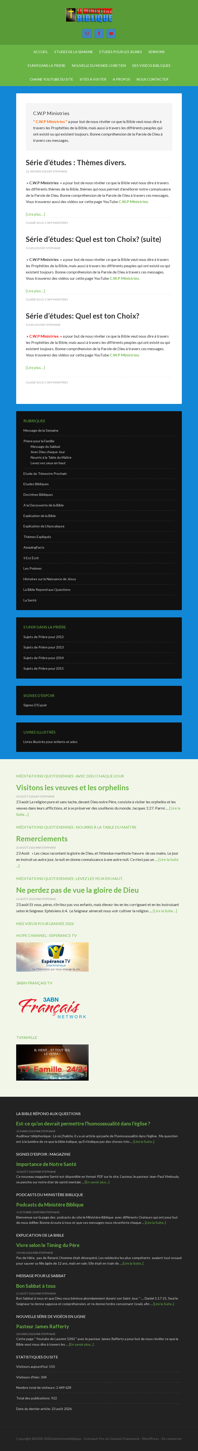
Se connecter (172, 1439)
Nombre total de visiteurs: (36, 1387)
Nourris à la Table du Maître (51, 457)
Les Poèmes (32, 568)
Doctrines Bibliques (38, 494)
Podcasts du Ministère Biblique (50, 1204)
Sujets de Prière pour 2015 (43, 668)
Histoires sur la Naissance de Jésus (49, 579)
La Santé (29, 600)
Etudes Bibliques (36, 484)
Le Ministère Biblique (99, 17)
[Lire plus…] (35, 214)
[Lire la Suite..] (144, 1141)
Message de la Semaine (40, 430)
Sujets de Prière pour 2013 (43, 647)
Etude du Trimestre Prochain (45, 473)
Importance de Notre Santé (46, 1164)
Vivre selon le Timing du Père (47, 1245)
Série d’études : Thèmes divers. (76, 162)
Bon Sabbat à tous (36, 1286)
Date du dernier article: (34, 1409)
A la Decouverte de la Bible (43, 505)
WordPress (150, 1439)
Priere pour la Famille (38, 441)
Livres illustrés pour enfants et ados (50, 742)
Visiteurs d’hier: (28, 1377)
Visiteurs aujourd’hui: (32, 1366)
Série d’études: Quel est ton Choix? (82, 315)
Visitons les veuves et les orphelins (72, 787)
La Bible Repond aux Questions (47, 589)
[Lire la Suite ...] (165, 910)
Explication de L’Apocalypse (43, 526)
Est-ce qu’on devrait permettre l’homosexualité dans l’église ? (83, 1123)
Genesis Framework (125, 1439)
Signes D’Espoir (35, 705)
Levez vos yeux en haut (48, 463)
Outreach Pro (94, 1439)
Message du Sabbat (45, 446)
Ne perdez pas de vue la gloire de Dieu (77, 890)
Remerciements (42, 838)
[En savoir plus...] (97, 1182)
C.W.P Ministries (133, 201)
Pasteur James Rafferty (42, 1326)
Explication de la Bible (39, 516)
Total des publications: (33, 1398)
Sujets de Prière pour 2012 (43, 637)
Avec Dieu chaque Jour (48, 452)
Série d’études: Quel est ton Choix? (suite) (93, 239)
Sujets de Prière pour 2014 (43, 658)
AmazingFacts (33, 547)
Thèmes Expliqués (37, 537)
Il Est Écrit (31, 558)
